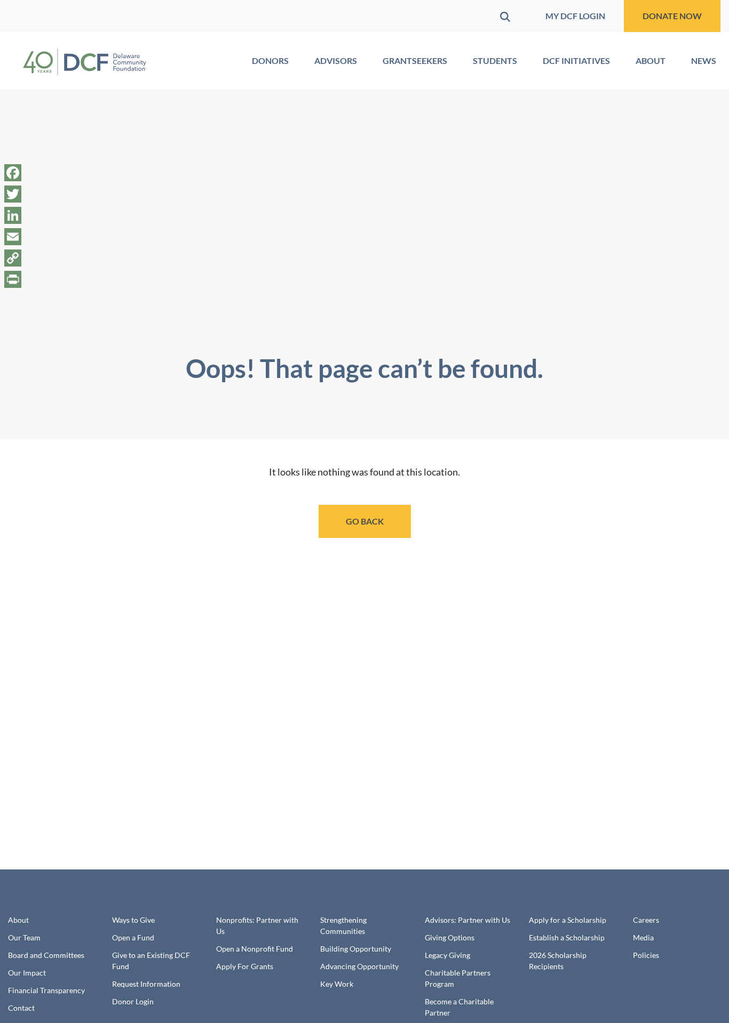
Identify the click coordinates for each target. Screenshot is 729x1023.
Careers (646, 919)
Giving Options (449, 937)
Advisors (335, 60)
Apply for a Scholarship (567, 919)
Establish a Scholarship (567, 937)
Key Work (336, 983)
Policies (646, 955)
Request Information (146, 983)
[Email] (12, 236)
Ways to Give (133, 919)
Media (643, 937)
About (650, 60)
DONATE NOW (672, 16)
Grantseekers (415, 60)
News (703, 60)
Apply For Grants (244, 966)
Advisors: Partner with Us (467, 919)
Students (495, 60)
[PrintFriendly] (12, 279)
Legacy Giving (447, 955)
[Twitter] (12, 194)
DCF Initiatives (576, 60)
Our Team (24, 937)
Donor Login (133, 1001)
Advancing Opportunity (359, 966)
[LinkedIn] (12, 215)
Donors (270, 60)
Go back (365, 521)
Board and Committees (46, 955)
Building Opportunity (355, 948)
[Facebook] (12, 172)
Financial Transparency (46, 990)
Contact (21, 1007)
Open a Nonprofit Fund (254, 948)
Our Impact (27, 972)
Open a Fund (133, 937)
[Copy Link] (12, 258)
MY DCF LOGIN (575, 16)
